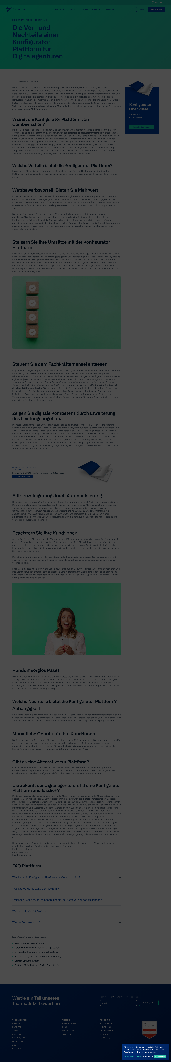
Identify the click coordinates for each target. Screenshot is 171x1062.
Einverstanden (160, 1056)
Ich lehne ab (148, 1056)
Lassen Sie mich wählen (133, 1056)
